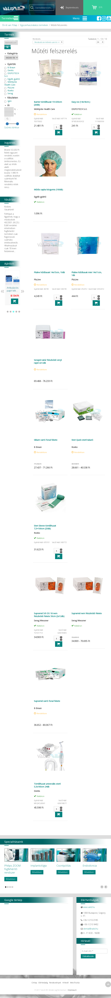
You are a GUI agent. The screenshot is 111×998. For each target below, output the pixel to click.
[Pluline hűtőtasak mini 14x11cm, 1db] (88, 243)
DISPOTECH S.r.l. (11, 74)
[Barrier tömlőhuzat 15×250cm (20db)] (50, 73)
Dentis (11, 70)
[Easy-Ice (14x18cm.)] (88, 73)
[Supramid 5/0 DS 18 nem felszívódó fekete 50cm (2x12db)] (50, 584)
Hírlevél (65, 982)
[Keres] (7, 118)
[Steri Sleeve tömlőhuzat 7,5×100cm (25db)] (50, 497)
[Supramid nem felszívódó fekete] (88, 584)
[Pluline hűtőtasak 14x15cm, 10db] (50, 243)
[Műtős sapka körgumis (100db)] (50, 161)
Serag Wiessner (8, 95)
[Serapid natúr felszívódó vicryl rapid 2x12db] (50, 331)
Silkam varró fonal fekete (45, 439)
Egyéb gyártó (14, 79)
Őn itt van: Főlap (9, 25)
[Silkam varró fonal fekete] (50, 411)
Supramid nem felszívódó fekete (87, 613)
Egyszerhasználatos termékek (34, 25)
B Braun (11, 67)
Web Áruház (75, 982)
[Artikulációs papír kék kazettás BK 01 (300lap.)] (12, 278)
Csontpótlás (64, 865)
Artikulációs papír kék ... (12, 289)
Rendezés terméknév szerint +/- (47, 42)
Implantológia (38, 865)
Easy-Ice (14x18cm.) (81, 101)
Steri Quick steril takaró (82, 439)
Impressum (72, 990)
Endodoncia (90, 865)
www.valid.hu (89, 907)
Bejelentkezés (72, 7)
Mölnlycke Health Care (10, 83)
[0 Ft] (95, 8)
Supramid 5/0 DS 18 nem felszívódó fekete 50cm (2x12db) (49, 615)
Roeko (11, 90)
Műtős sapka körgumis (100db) (48, 189)
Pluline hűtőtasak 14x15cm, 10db (49, 272)
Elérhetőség (43, 982)
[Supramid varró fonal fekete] (50, 672)
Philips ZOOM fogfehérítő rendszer (12, 869)
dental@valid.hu (90, 928)
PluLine (11, 87)
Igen (10, 101)
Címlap (34, 982)
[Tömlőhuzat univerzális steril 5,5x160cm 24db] (50, 755)
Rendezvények (55, 982)
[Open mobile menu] (16, 18)
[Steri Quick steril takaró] (88, 411)
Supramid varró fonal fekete (47, 701)
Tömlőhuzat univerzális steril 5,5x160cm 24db (47, 785)
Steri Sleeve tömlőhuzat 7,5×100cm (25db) (45, 527)
